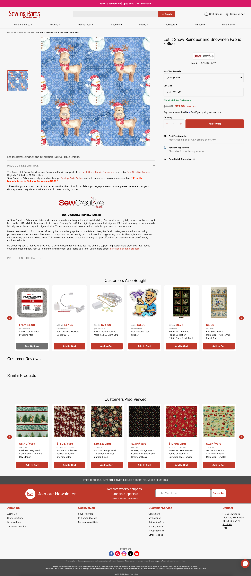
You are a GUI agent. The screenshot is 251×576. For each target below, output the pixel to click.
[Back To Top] (247, 572)
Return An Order (156, 522)
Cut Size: (168, 85)
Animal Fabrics (23, 32)
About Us (12, 513)
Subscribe (218, 493)
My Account (154, 518)
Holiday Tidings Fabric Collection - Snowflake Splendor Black (143, 453)
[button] (234, 14)
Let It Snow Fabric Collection (98, 172)
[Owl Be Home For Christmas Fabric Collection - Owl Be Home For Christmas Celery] (219, 437)
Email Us (227, 524)
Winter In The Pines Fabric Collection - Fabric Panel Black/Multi (181, 334)
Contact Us (154, 513)
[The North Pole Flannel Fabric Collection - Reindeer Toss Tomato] (181, 437)
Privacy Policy (155, 526)
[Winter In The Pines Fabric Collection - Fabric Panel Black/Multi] (181, 318)
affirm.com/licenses (149, 568)
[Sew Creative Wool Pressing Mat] (32, 318)
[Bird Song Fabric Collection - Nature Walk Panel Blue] (219, 318)
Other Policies (155, 534)
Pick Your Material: (173, 71)
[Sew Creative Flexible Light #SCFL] (69, 318)
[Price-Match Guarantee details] (193, 159)
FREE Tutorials (85, 513)
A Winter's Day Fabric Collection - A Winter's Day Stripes (30, 453)
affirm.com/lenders (141, 566)
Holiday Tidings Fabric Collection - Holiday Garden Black (105, 453)
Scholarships (14, 522)
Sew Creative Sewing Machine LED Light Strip (106, 333)
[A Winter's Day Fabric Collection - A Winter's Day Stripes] (32, 437)
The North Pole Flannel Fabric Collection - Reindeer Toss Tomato (181, 453)
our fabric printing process (124, 248)
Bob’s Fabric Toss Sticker (140, 333)
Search (168, 14)
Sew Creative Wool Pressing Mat (29, 333)
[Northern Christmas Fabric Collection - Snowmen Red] (69, 437)
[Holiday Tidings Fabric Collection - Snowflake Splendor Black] (144, 437)
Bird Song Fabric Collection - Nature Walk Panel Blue (218, 334)
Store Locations (15, 518)
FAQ (225, 527)
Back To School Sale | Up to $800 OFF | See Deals (125, 3)
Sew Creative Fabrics (138, 172)
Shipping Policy (156, 530)
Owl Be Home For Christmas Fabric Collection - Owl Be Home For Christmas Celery (216, 457)
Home (10, 32)
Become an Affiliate (88, 522)
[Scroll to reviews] (204, 49)
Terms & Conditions (17, 526)
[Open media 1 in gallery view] (149, 44)
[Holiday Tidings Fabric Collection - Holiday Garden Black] (107, 437)
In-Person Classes (87, 518)
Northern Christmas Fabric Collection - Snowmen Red (67, 453)
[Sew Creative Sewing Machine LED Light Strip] (107, 318)
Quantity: (168, 117)
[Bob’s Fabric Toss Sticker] (144, 318)
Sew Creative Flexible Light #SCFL (68, 333)
